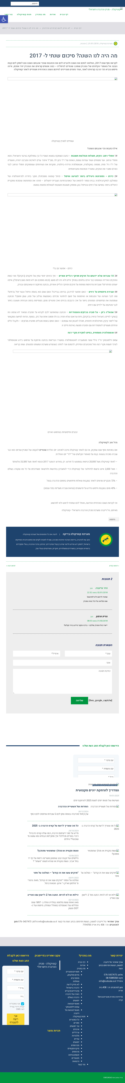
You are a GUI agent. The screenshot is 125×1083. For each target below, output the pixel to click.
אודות (82, 965)
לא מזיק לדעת (73, 984)
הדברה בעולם (73, 997)
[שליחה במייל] (10, 43)
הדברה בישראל (72, 987)
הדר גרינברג (101, 588)
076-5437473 (110, 974)
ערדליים (75, 1032)
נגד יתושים (74, 1026)
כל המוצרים (74, 1019)
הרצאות (75, 1061)
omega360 (107, 1078)
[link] (120, 1007)
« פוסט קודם (114, 565)
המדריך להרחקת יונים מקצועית (97, 790)
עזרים (76, 1039)
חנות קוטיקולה (79, 1016)
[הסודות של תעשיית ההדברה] (105, 806)
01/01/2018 (93, 43)
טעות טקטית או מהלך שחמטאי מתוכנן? (58, 851)
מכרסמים (75, 1045)
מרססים (75, 1051)
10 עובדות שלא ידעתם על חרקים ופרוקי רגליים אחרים (86, 276)
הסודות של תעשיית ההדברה (73, 806)
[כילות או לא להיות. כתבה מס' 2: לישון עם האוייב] (100, 896)
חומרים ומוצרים (72, 971)
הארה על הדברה (72, 994)
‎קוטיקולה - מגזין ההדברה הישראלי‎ (46, 965)
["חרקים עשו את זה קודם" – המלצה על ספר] (100, 874)
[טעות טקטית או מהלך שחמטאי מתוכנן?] (100, 852)
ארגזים (76, 1029)
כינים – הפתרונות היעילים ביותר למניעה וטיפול (88, 176)
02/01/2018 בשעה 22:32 (97, 592)
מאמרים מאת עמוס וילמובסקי (72, 1005)
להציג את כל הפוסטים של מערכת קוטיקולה (40, 534)
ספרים (76, 1023)
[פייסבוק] (26, 43)
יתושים (76, 1000)
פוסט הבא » (10, 565)
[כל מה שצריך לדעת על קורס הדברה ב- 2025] (100, 827)
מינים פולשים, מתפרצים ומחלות (73, 978)
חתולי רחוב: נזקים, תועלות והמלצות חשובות (92, 155)
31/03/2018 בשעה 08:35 (97, 620)
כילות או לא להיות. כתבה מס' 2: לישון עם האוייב (53, 895)
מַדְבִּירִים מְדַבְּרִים (72, 991)
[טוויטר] (21, 43)
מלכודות (75, 1035)
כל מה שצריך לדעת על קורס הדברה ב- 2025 (55, 826)
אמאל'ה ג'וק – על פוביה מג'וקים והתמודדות (91, 312)
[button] (4, 19)
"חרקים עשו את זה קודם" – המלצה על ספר (56, 873)
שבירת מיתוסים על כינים (101, 292)
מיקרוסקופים (73, 1048)
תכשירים (75, 1058)
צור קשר (81, 1064)
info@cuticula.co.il (47, 921)
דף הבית (81, 962)
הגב (91, 588)
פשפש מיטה (73, 1054)
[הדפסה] (15, 43)
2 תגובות (83, 43)
